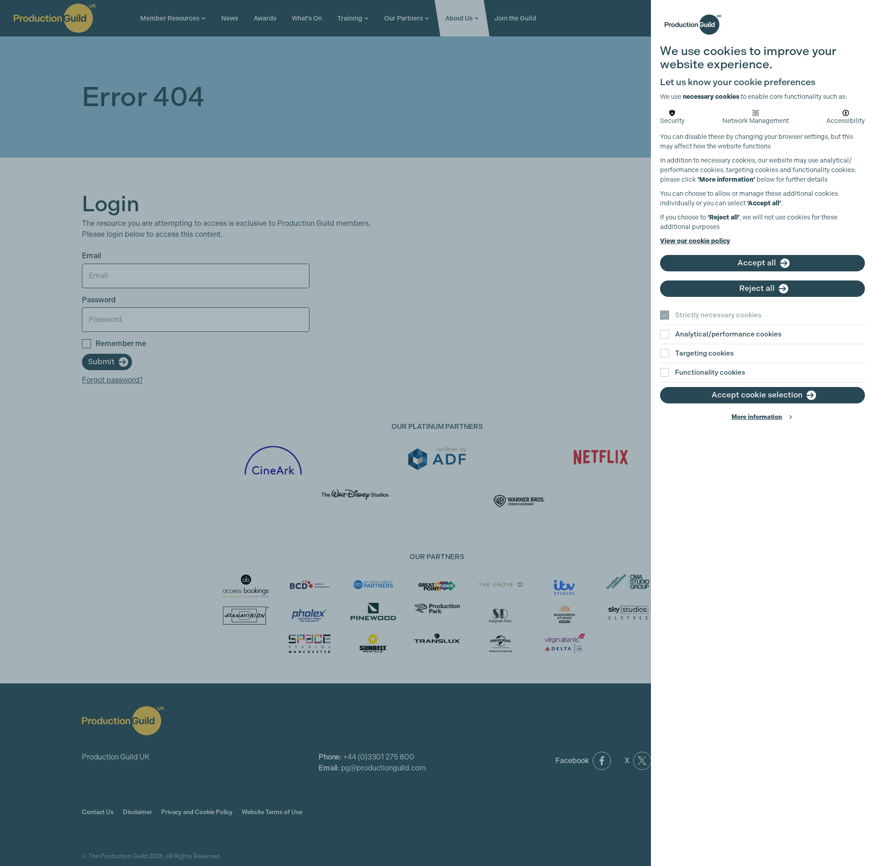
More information (757, 416)
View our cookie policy (695, 241)
